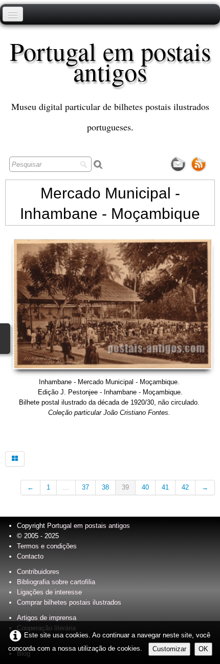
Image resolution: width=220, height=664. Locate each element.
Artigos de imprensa (46, 618)
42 (185, 487)
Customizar (169, 649)
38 (105, 487)
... (66, 487)
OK (203, 649)
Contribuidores (38, 572)
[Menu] (13, 14)
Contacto (30, 556)
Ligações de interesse (49, 592)
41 (165, 487)
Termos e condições (47, 546)
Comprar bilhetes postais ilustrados (69, 602)
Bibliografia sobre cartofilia (56, 582)
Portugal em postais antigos (88, 525)
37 (85, 487)
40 (145, 487)
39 (125, 487)
